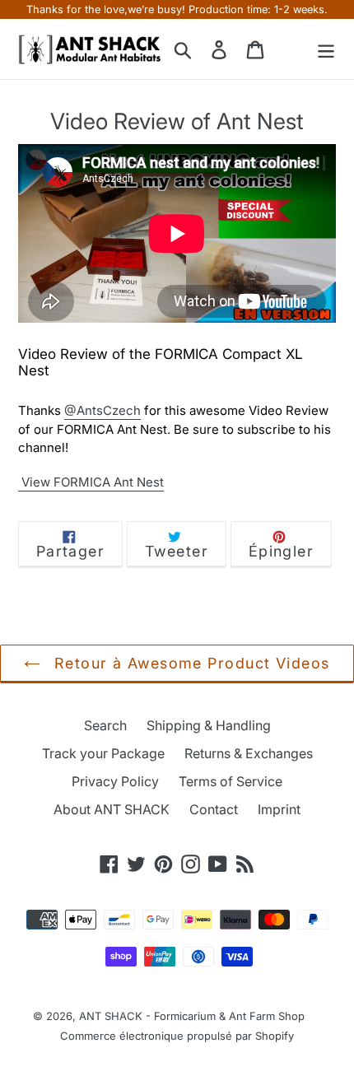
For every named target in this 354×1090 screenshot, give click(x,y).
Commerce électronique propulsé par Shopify (177, 1035)
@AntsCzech (102, 410)
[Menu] (326, 49)
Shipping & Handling (209, 725)
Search (105, 725)
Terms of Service (230, 781)
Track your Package (103, 753)
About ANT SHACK (112, 809)
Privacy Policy (115, 781)
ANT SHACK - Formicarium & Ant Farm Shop (192, 1015)
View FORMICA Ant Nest (91, 482)
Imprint (279, 809)
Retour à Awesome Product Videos (189, 663)
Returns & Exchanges (248, 753)
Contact (213, 809)
